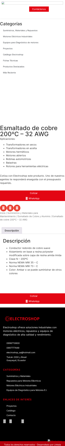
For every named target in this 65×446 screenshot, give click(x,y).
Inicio (2, 213)
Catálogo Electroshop (13, 54)
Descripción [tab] (12, 230)
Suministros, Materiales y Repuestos (20, 30)
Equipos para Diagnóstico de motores (20, 42)
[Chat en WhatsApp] (55, 441)
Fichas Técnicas (10, 60)
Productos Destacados (13, 66)
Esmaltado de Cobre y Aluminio (34, 216)
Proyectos (8, 48)
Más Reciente (9, 72)
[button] (60, 9)
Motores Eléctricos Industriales (17, 36)
